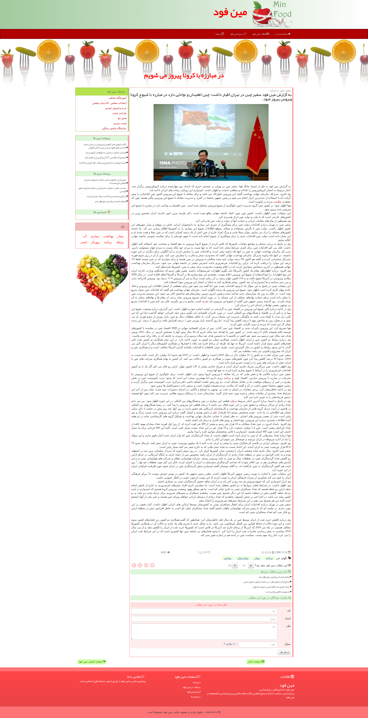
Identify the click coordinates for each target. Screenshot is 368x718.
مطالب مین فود (259, 33)
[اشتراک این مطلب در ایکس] (152, 565)
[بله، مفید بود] (251, 565)
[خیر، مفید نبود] (235, 565)
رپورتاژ (95, 242)
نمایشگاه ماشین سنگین (114, 128)
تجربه (205, 301)
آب (84, 236)
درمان (233, 401)
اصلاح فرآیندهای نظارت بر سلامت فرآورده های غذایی (266, 582)
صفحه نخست (281, 33)
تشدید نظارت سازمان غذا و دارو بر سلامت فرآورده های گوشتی (102, 190)
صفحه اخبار (254, 661)
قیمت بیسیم (120, 123)
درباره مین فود (237, 33)
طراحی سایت (119, 113)
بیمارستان (242, 558)
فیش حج (122, 118)
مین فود (230, 11)
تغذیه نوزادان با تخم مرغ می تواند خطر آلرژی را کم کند (102, 163)
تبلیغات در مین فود (191, 687)
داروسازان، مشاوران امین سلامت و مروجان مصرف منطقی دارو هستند (105, 181)
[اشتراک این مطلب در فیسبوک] (134, 565)
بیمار (257, 558)
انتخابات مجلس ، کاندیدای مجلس (109, 103)
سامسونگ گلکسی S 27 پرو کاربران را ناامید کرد (105, 157)
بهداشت (108, 236)
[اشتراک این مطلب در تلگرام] (146, 565)
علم (215, 412)
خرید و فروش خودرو (116, 108)
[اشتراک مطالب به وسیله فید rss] (140, 565)
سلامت (278, 201)
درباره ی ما (195, 696)
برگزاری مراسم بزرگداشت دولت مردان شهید (106, 196)
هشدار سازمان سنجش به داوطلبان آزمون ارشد (105, 152)
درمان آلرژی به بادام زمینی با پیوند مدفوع (271, 587)
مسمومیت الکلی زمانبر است (277, 592)
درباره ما (196, 682)
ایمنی (83, 242)
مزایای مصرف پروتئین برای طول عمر (274, 577)
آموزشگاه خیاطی (118, 97)
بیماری (227, 558)
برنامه (218, 33)
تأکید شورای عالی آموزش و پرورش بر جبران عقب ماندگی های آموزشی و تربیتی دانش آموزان (104, 146)
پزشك (119, 242)
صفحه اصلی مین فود (91, 661)
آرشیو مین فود (193, 692)
